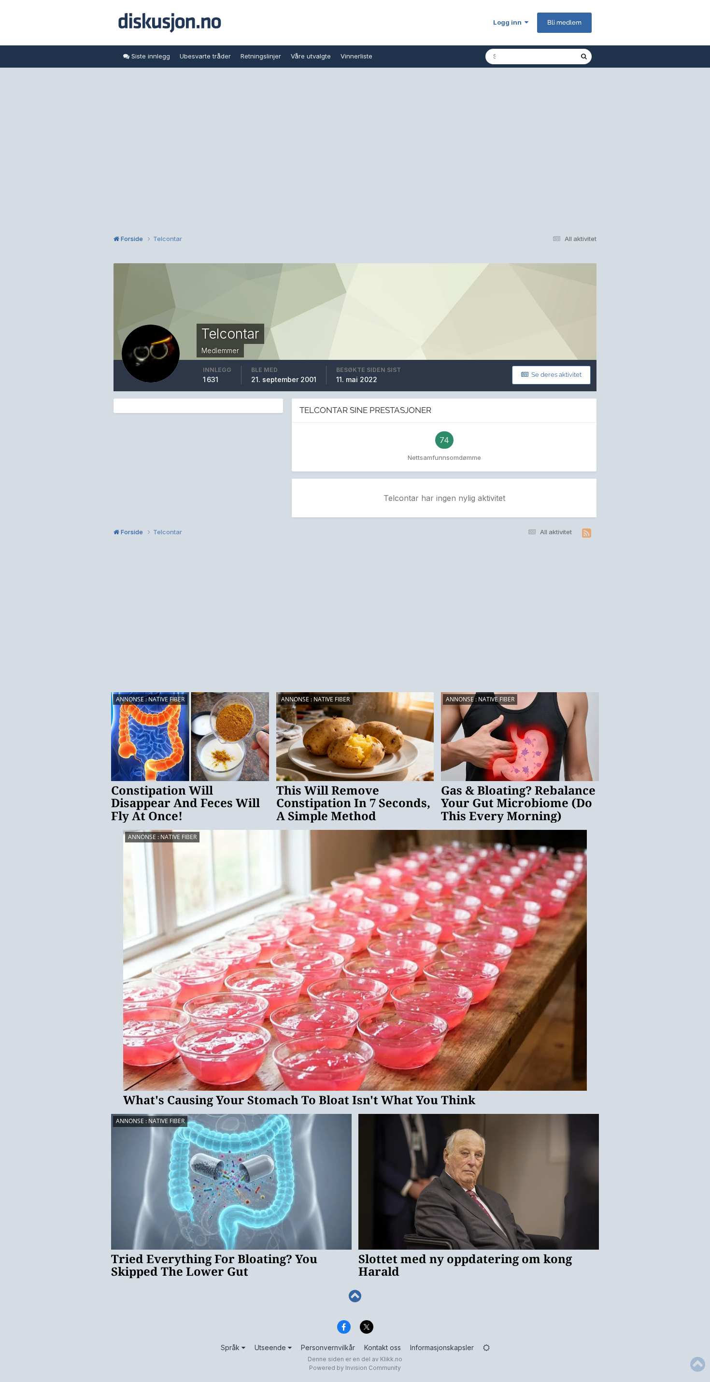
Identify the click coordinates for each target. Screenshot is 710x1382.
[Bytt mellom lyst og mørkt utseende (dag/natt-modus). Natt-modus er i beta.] (486, 1347)
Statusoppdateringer (537, 56)
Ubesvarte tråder (205, 56)
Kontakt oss (382, 1347)
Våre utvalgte (311, 56)
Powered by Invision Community (355, 1367)
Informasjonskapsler (442, 1347)
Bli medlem (564, 22)
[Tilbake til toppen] (355, 1296)
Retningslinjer (261, 56)
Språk (231, 1347)
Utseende (271, 1347)
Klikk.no (391, 1359)
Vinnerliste (356, 56)
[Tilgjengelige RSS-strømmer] (586, 533)
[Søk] (584, 56)
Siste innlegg (149, 56)
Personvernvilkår (328, 1347)
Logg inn (509, 22)
